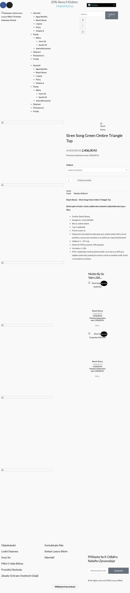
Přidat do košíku (84, 180)
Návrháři (36, 13)
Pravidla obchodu (11, 569)
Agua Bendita (41, 16)
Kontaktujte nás (54, 545)
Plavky (36, 34)
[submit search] (83, 20)
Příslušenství (38, 55)
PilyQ (38, 27)
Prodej (36, 59)
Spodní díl (43, 45)
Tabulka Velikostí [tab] (80, 193)
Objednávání (8, 545)
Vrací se (6, 557)
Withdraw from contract (65, 587)
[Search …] (82, 26)
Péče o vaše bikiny (12, 563)
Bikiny (38, 38)
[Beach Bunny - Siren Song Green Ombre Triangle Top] (32, 152)
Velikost (69, 165)
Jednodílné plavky (43, 48)
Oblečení (37, 52)
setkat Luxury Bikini (56, 551)
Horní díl (42, 41)
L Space (39, 24)
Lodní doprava (9, 551)
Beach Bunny (41, 20)
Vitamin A (40, 31)
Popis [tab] (68, 193)
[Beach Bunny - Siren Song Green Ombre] (32, 292)
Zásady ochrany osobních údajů (19, 575)
